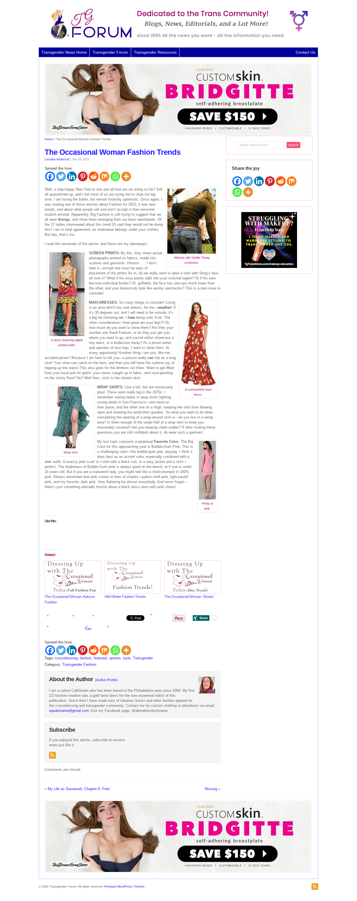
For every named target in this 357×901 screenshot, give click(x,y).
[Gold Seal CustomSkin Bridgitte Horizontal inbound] (178, 135)
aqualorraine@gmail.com (69, 711)
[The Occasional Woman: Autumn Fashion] (72, 577)
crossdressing (66, 658)
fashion (85, 658)
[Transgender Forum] (177, 38)
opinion (114, 658)
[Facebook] (50, 176)
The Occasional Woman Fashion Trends (112, 152)
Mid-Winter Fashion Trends (125, 596)
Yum (87, 629)
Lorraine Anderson (57, 159)
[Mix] (104, 176)
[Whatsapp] (115, 176)
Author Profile (106, 680)
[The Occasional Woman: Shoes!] (191, 577)
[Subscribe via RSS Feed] (52, 755)
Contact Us (305, 52)
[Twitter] (61, 176)
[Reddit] (93, 176)
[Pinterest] (83, 176)
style (127, 658)
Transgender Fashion (79, 664)
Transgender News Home (64, 52)
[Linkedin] (72, 176)
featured (100, 658)
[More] (126, 176)
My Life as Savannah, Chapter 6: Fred (78, 789)
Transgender (143, 658)
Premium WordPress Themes (124, 886)
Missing (211, 789)
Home (49, 139)
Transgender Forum (110, 52)
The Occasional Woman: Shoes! (188, 596)
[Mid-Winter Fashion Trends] (132, 577)
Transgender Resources (155, 52)
